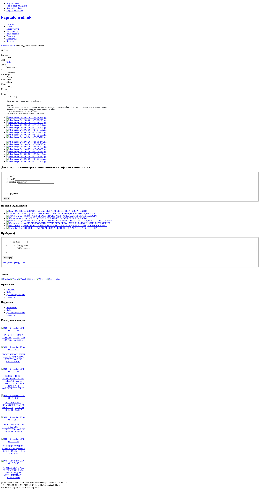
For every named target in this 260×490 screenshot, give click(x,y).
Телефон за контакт (18, 182)
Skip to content (12, 3)
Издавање (23, 245)
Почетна (5, 46)
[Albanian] (42, 279)
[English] (5, 279)
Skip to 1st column (14, 8)
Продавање (24, 248)
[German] (31, 279)
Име (11, 176)
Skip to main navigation (16, 6)
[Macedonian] (53, 279)
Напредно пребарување (14, 262)
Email (12, 179)
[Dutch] (14, 279)
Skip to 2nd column (14, 11)
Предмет (13, 194)
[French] (22, 279)
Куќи (12, 46)
